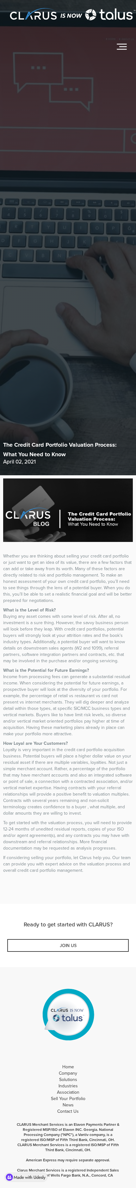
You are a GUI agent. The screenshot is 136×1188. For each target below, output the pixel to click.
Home (68, 1067)
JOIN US (68, 945)
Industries (68, 1086)
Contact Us (68, 1111)
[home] (71, 16)
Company (68, 1073)
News (68, 1105)
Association (68, 1092)
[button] (122, 47)
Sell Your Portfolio (68, 1098)
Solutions (68, 1079)
